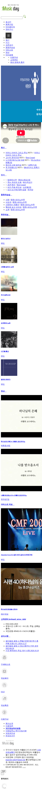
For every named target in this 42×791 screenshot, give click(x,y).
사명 (7, 200)
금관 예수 (11, 185)
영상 (7, 52)
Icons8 (24, 767)
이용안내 (14, 57)
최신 (7, 40)
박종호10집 (5, 446)
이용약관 (9, 726)
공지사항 (5, 636)
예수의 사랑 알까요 (13, 165)
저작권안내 (10, 733)
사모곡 (8, 202)
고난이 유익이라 (12, 158)
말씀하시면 (12, 180)
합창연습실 (10, 48)
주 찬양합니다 (11, 167)
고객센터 (14, 60)
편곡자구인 (10, 736)
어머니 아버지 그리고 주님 (17, 153)
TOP (3, 771)
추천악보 (5, 215)
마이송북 (9, 55)
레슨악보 (4, 614)
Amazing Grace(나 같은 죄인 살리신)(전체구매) (16, 555)
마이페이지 (10, 27)
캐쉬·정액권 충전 (17, 62)
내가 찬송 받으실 (14, 187)
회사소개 (9, 723)
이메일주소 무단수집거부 (16, 731)
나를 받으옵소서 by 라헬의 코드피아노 (14, 495)
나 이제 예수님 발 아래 (15, 160)
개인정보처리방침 (13, 728)
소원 (7, 210)
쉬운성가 (9, 45)
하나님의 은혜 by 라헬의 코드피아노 (13, 441)
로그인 (8, 22)
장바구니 (9, 29)
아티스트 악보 (7, 504)
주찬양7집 (5, 499)
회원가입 (9, 24)
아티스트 (9, 50)
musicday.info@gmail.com (15, 760)
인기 (7, 43)
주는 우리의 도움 (14, 182)
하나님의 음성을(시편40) (9, 609)
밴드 (3, 243)
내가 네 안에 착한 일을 (16, 190)
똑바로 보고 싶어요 (13, 207)
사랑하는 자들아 (12, 205)
